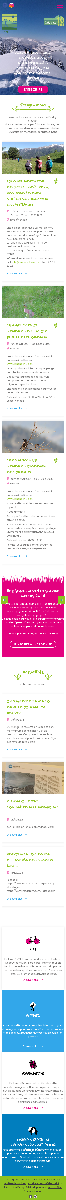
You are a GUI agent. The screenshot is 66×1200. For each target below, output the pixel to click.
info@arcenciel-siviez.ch (26, 262)
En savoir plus (15, 273)
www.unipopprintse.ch (20, 364)
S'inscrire (33, 89)
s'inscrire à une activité (33, 644)
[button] (61, 600)
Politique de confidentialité (43, 1183)
